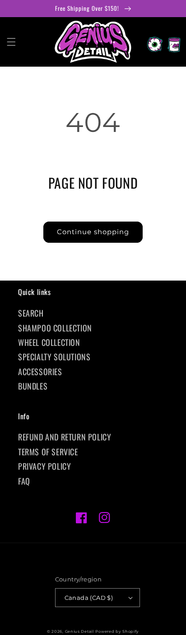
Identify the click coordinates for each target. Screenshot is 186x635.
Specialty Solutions (54, 357)
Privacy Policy (44, 466)
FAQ (24, 481)
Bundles (32, 386)
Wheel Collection (49, 342)
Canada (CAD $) (89, 597)
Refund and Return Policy (64, 437)
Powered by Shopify (117, 631)
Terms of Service (48, 452)
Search (31, 313)
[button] (11, 42)
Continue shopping (93, 231)
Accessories (40, 371)
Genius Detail (79, 631)
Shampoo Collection (55, 328)
